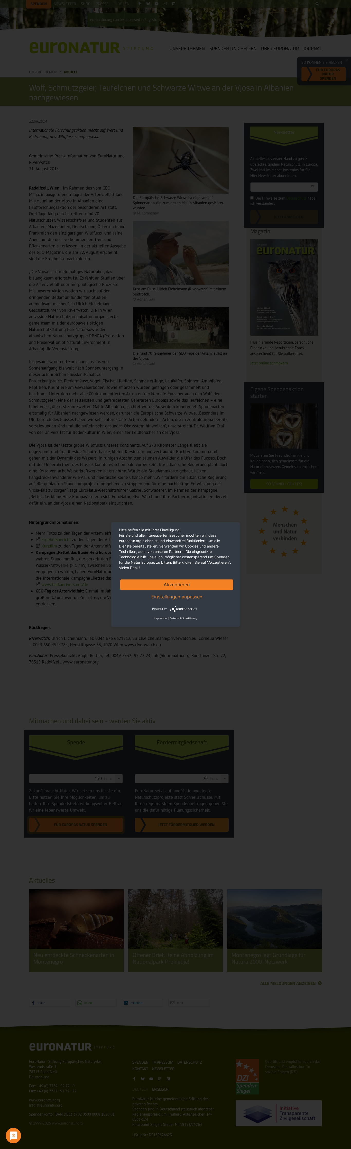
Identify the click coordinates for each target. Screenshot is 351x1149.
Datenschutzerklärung (183, 618)
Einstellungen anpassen (176, 596)
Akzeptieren (177, 584)
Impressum (161, 618)
